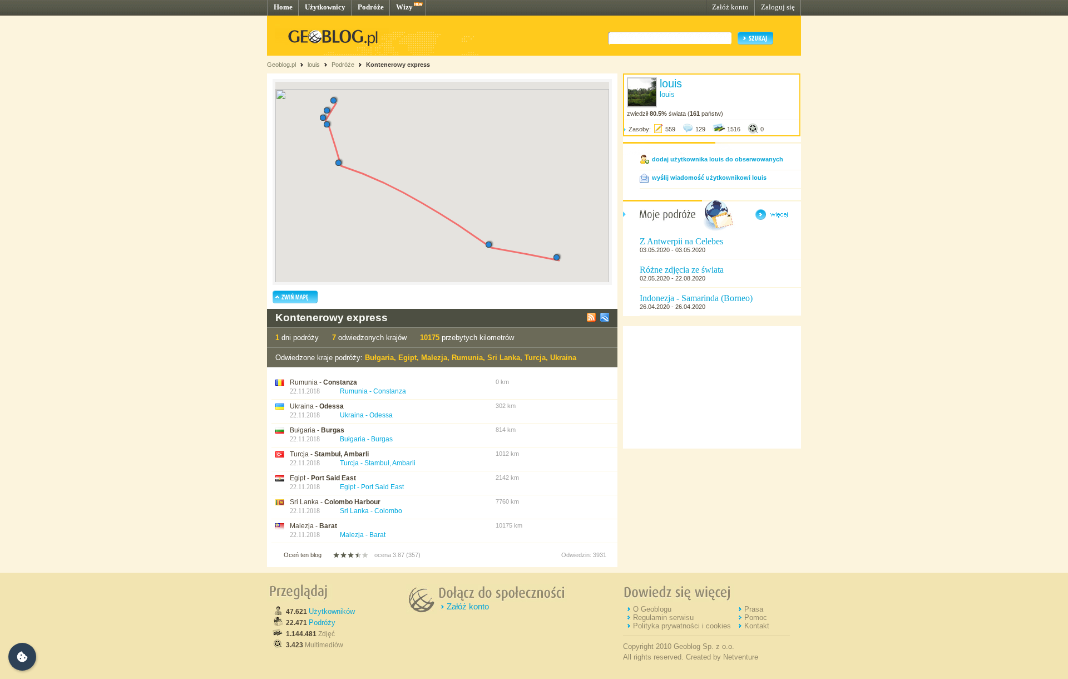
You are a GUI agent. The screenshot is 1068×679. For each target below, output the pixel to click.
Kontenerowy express (398, 64)
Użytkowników (332, 611)
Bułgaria (379, 357)
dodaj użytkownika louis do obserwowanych (717, 159)
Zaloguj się (778, 7)
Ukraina (563, 357)
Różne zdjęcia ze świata (682, 269)
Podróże (371, 7)
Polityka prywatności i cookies (682, 626)
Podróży (322, 622)
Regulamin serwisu (663, 617)
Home (283, 7)
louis (314, 64)
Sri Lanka (503, 357)
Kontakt (756, 626)
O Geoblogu (652, 609)
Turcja (535, 357)
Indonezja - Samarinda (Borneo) (696, 298)
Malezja (434, 357)
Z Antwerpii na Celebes (681, 241)
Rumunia (467, 357)
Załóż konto (730, 7)
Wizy (404, 7)
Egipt (407, 357)
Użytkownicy (325, 7)
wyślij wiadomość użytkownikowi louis (709, 177)
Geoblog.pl (281, 64)
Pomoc (755, 617)
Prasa (753, 609)
